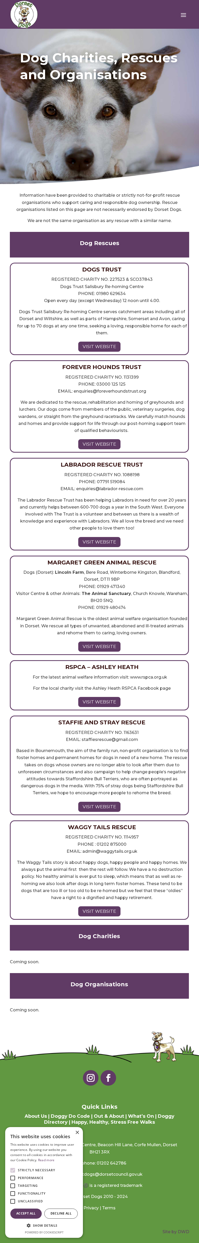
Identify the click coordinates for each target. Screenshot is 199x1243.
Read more (46, 1160)
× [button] (77, 1133)
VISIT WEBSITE (99, 346)
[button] (44, 1225)
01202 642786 (111, 1163)
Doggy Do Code (70, 1116)
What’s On (141, 1116)
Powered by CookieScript (44, 1232)
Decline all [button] (61, 1213)
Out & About (109, 1116)
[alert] (44, 1182)
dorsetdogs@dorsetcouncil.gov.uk (106, 1174)
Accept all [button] (26, 1213)
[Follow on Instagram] (90, 1078)
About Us (36, 1116)
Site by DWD (175, 1231)
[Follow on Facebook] (108, 1078)
